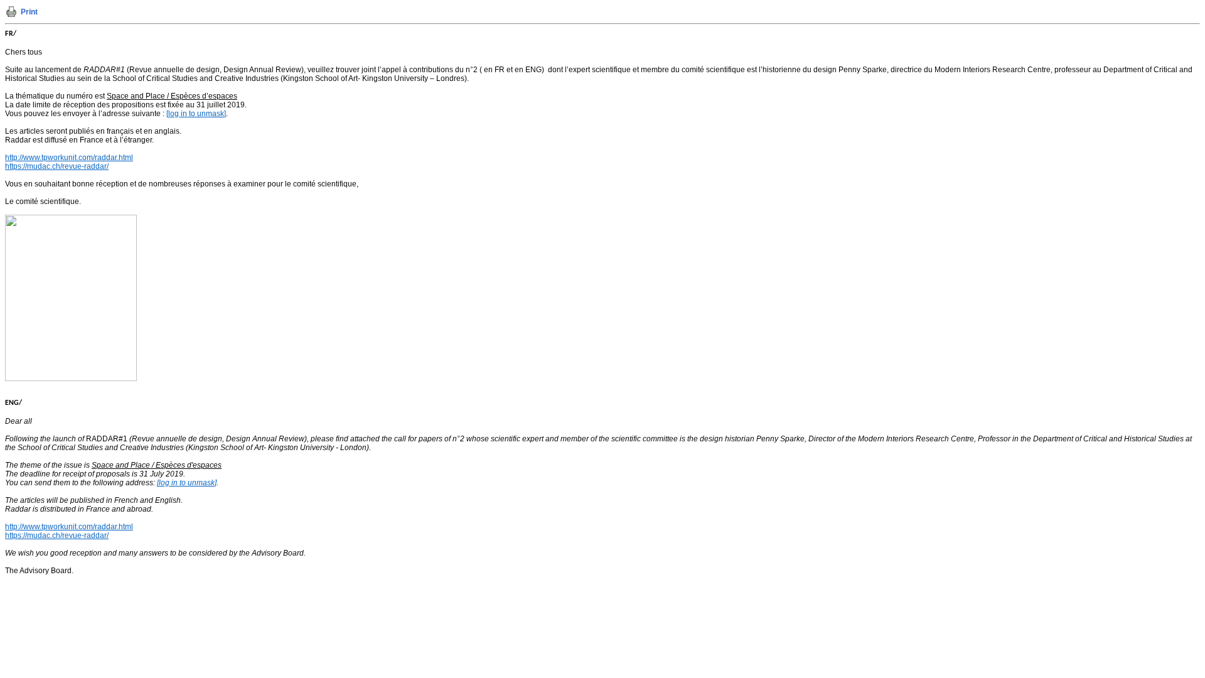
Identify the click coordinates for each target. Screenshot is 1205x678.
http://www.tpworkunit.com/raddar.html (69, 157)
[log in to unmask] (196, 113)
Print (29, 12)
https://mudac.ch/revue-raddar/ (57, 166)
